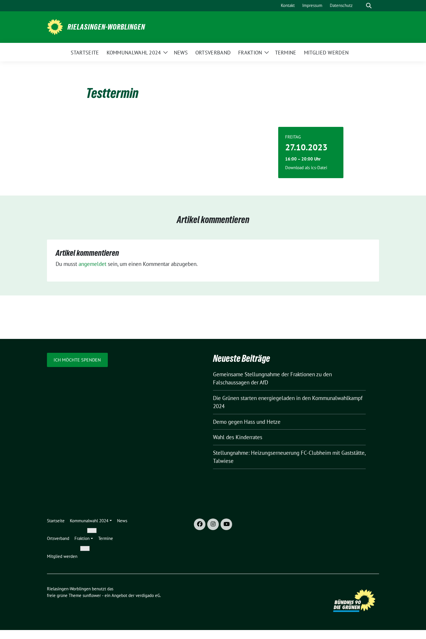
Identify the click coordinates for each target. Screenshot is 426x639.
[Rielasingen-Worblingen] (55, 26)
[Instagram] (213, 524)
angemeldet (92, 263)
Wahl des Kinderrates (237, 437)
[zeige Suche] (368, 5)
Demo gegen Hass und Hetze (247, 421)
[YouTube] (226, 524)
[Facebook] (199, 524)
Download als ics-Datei (306, 167)
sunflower (92, 595)
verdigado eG (148, 595)
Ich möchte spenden (77, 360)
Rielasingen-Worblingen (106, 27)
